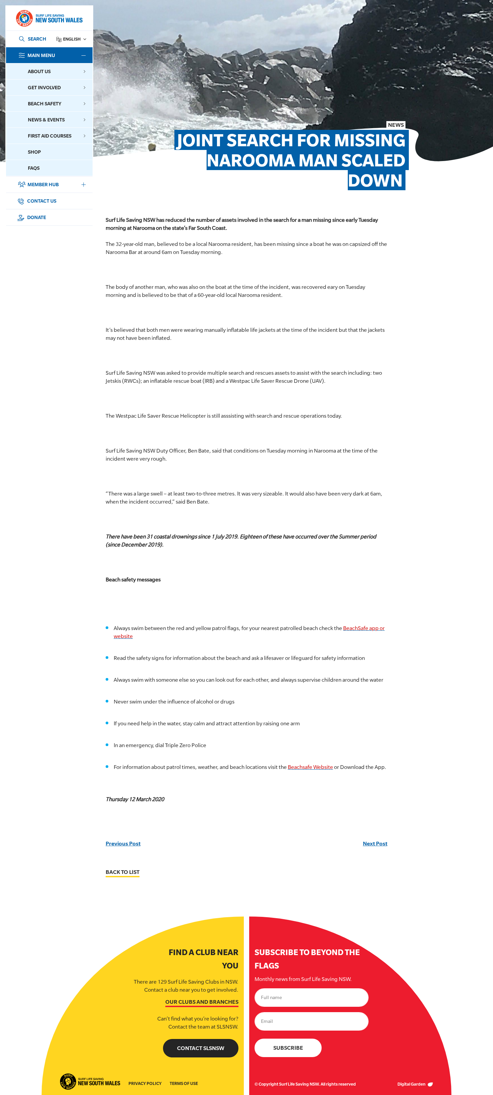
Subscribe (288, 1048)
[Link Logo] (49, 18)
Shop (34, 152)
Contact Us (41, 201)
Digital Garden (411, 1084)
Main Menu (41, 55)
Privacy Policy (145, 1083)
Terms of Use (184, 1083)
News (396, 125)
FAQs (34, 168)
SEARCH (37, 39)
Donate (36, 217)
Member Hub (43, 184)
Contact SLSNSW (200, 1048)
